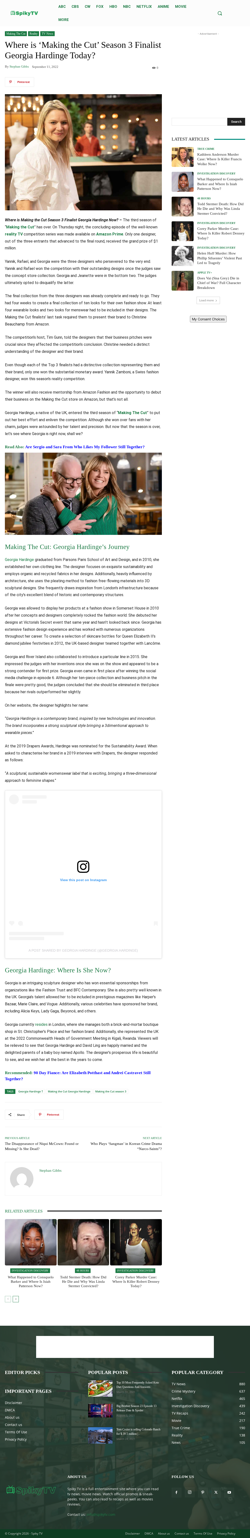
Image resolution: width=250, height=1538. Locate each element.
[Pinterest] (203, 1492)
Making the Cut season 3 (110, 1091)
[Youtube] (229, 1492)
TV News (47, 33)
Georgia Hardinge (19, 559)
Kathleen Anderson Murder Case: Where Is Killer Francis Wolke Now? (219, 159)
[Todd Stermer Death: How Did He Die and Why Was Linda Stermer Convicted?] (83, 1242)
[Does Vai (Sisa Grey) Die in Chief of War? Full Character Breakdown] (183, 281)
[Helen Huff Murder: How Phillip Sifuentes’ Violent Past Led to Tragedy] (183, 256)
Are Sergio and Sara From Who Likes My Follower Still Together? (85, 447)
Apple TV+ (204, 272)
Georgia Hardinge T (30, 1091)
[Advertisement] (208, 66)
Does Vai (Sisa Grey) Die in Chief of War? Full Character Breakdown (219, 283)
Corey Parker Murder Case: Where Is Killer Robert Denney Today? (136, 1281)
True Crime (205, 149)
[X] (216, 1492)
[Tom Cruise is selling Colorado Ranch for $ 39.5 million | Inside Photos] (100, 1435)
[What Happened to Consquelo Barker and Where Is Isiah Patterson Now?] (31, 1242)
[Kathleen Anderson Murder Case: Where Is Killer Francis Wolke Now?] (183, 157)
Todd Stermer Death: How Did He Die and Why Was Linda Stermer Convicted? (83, 1281)
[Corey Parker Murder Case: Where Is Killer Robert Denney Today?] (136, 1242)
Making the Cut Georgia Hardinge (69, 1091)
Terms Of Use (16, 1432)
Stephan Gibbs (19, 66)
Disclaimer (13, 1402)
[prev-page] (8, 1299)
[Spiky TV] (24, 13)
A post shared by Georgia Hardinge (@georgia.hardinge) (83, 950)
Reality (34, 33)
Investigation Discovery (30, 1270)
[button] (220, 13)
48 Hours (82, 1270)
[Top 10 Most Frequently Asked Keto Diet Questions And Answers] (100, 1388)
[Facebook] (176, 1492)
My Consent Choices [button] (208, 319)
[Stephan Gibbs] (22, 1179)
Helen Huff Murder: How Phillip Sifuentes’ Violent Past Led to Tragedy (219, 258)
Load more (206, 300)
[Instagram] (190, 1492)
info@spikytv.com (101, 1514)
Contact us (13, 1424)
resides (41, 1024)
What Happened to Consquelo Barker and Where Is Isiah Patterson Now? (31, 1281)
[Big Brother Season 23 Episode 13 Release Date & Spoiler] (100, 1410)
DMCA (10, 1410)
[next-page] (16, 1299)
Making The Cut (15, 33)
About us (12, 1417)
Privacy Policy (16, 1439)
